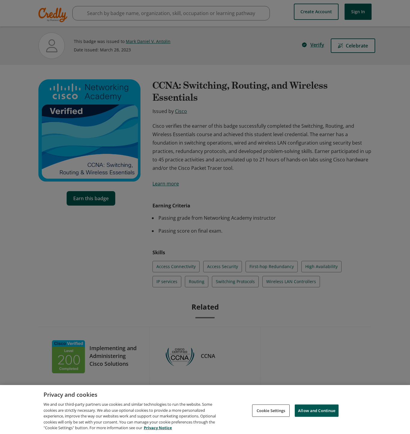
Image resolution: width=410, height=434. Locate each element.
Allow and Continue (316, 410)
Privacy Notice (158, 427)
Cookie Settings (271, 410)
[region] (205, 409)
